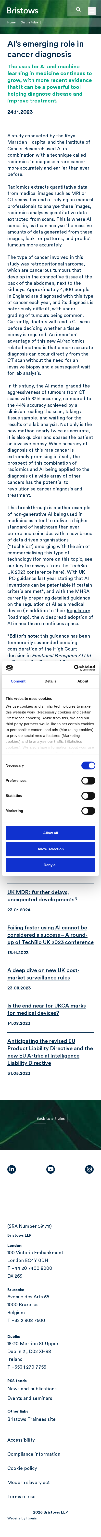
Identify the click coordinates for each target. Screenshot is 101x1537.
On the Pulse (29, 22)
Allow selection (51, 849)
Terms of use (21, 1497)
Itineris (31, 1518)
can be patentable (51, 585)
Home (11, 22)
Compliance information (33, 1454)
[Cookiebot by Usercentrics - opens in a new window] (73, 668)
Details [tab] (51, 681)
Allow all (50, 833)
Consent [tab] (18, 681)
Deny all (50, 865)
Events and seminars (29, 1398)
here (58, 572)
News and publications (32, 1389)
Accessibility (21, 1440)
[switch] (88, 780)
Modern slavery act (28, 1482)
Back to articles (51, 1118)
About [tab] (82, 681)
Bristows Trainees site (31, 1419)
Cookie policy (22, 1468)
